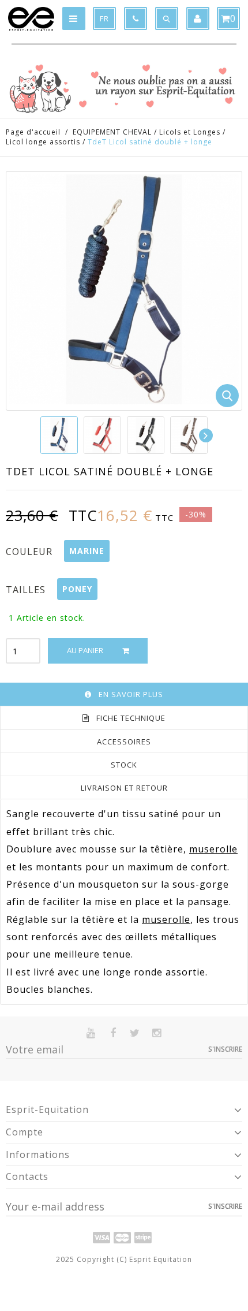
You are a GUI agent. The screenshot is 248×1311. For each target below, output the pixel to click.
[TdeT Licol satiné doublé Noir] (145, 435)
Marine (86, 550)
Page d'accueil (33, 132)
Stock (124, 764)
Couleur (30, 551)
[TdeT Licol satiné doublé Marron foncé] (189, 435)
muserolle (213, 849)
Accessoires (124, 741)
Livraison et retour (124, 788)
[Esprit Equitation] (31, 19)
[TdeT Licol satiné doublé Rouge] (102, 435)
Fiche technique (131, 718)
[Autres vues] (41, 435)
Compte (24, 1132)
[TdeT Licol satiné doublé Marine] (59, 435)
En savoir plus (131, 694)
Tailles (27, 589)
